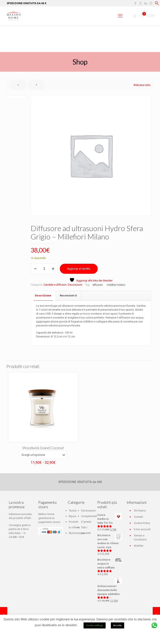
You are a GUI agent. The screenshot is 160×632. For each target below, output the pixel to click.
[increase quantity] (53, 268)
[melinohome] (13, 15)
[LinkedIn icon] (145, 3)
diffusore (97, 284)
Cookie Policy (142, 523)
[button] (157, 4)
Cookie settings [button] (94, 625)
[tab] (43, 295)
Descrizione (43, 295)
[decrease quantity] (35, 268)
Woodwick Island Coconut (43, 447)
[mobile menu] (120, 15)
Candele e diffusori (55, 284)
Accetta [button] (117, 625)
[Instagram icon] (150, 3)
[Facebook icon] (135, 3)
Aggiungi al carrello (78, 268)
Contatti (138, 516)
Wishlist (138, 545)
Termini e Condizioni (140, 537)
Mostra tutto (143, 85)
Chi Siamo (140, 510)
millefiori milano (116, 284)
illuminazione (77, 533)
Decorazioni (75, 284)
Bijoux (72, 516)
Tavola (72, 510)
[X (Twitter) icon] (140, 3)
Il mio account (142, 529)
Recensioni (68, 295)
